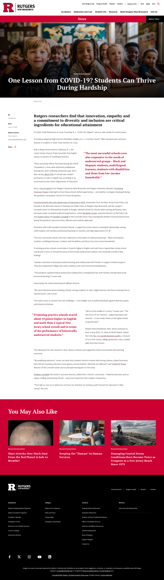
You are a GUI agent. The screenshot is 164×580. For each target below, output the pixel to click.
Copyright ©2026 (57, 575)
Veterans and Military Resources (93, 526)
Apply (148, 4)
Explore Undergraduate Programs (19, 508)
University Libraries (14, 535)
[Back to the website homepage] (19, 11)
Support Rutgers (87, 539)
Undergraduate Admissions (91, 508)
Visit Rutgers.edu (88, 4)
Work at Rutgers (87, 535)
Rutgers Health (102, 4)
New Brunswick (116, 489)
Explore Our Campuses (52, 508)
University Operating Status (128, 508)
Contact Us (85, 544)
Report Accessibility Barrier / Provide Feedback (96, 571)
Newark (112, 4)
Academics (66, 11)
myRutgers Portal (14, 522)
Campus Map (49, 517)
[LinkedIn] (49, 556)
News (82, 19)
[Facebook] (9, 556)
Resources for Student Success (18, 526)
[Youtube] (39, 557)
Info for (154, 11)
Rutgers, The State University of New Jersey (76, 575)
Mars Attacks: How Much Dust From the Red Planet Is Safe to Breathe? (28, 457)
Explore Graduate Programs (17, 513)
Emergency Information (53, 522)
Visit (142, 4)
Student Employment (89, 531)
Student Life (100, 11)
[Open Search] (159, 4)
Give (153, 4)
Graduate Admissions (89, 513)
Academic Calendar (14, 517)
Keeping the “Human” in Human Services (80, 455)
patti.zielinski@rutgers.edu (17, 139)
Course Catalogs (13, 531)
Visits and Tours (50, 513)
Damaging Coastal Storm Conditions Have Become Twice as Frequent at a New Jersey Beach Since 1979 (133, 459)
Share (10, 147)
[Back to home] (19, 487)
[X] (19, 557)
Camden (120, 4)
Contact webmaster (106, 575)
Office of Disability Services (91, 522)
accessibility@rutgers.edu (64, 571)
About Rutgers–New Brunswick (134, 11)
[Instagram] (29, 556)
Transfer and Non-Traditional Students (94, 517)
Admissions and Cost (83, 11)
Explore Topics (154, 19)
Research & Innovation (82, 74)
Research (113, 11)
